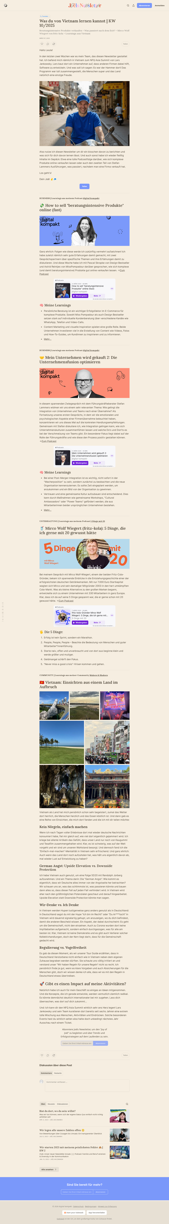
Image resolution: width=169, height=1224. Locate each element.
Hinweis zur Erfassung (107, 1206)
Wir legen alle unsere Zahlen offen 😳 (61, 1130)
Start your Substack (74, 1212)
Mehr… (47, 339)
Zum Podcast (49, 441)
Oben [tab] (43, 1104)
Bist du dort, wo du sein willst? (57, 1111)
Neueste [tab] (51, 1104)
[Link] (36, 208)
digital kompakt (91, 198)
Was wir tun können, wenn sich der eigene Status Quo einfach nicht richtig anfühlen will (71, 1115)
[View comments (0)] (47, 43)
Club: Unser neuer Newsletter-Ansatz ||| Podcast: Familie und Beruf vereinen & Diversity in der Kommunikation (72, 1155)
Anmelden (160, 5)
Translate (45, 16)
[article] (84, 1116)
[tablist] (51, 1073)
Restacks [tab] (57, 1073)
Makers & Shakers (99, 675)
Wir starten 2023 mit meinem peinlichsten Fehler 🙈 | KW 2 (71, 1149)
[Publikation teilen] (133, 5)
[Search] (128, 5)
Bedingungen (91, 1206)
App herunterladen (97, 1212)
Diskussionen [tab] (62, 1104)
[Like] (41, 43)
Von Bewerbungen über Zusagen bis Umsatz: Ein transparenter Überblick (70, 1133)
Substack (60, 1219)
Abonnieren (144, 5)
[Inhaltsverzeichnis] (2, 612)
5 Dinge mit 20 (98, 521)
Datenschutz (78, 1206)
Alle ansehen (47, 1169)
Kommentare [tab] (46, 1073)
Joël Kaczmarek (56, 1120)
